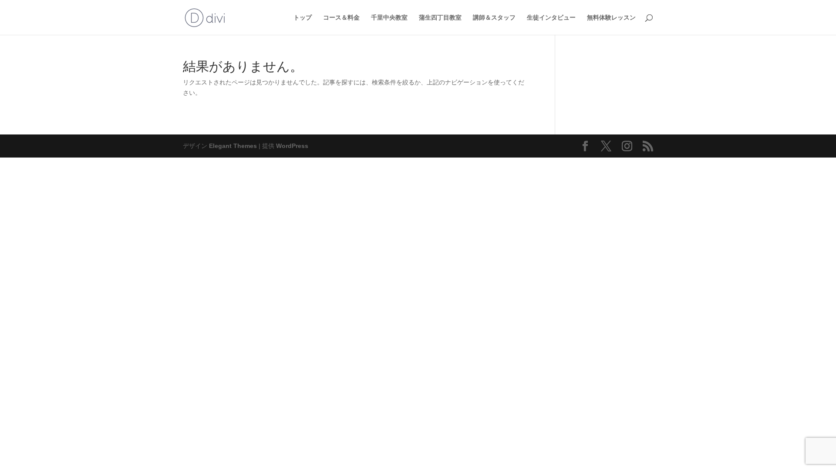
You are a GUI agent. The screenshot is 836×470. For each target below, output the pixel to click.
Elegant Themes (233, 145)
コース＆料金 (341, 17)
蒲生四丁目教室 (440, 17)
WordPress (292, 145)
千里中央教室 (389, 17)
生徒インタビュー (551, 17)
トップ (302, 17)
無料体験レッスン (611, 17)
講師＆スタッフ (494, 17)
